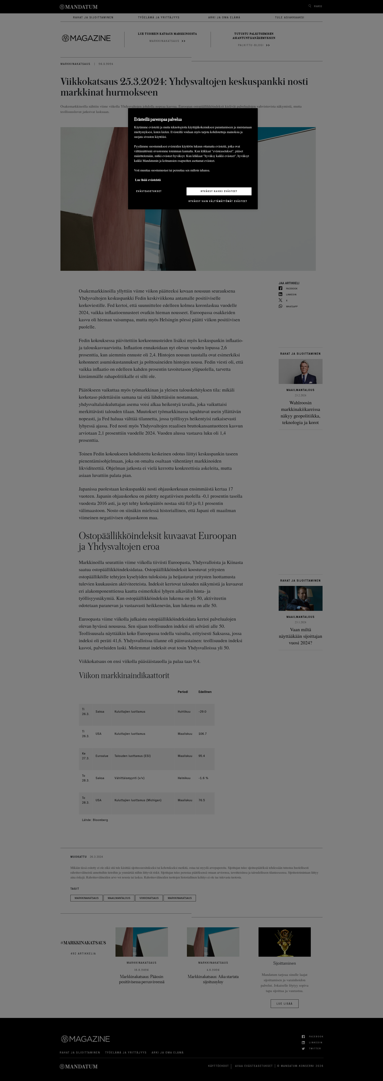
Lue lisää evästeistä (148, 179)
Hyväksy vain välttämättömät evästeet (218, 201)
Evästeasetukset (149, 191)
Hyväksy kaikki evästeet (219, 191)
